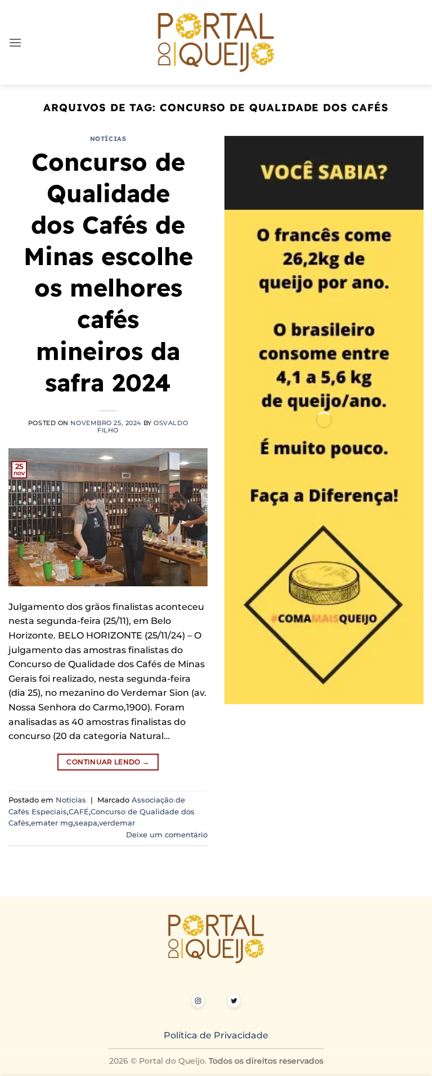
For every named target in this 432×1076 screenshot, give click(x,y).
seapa (86, 823)
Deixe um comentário (167, 835)
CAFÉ (79, 812)
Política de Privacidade (216, 1035)
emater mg (52, 823)
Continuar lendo (107, 762)
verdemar (117, 823)
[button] (15, 42)
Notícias (108, 139)
